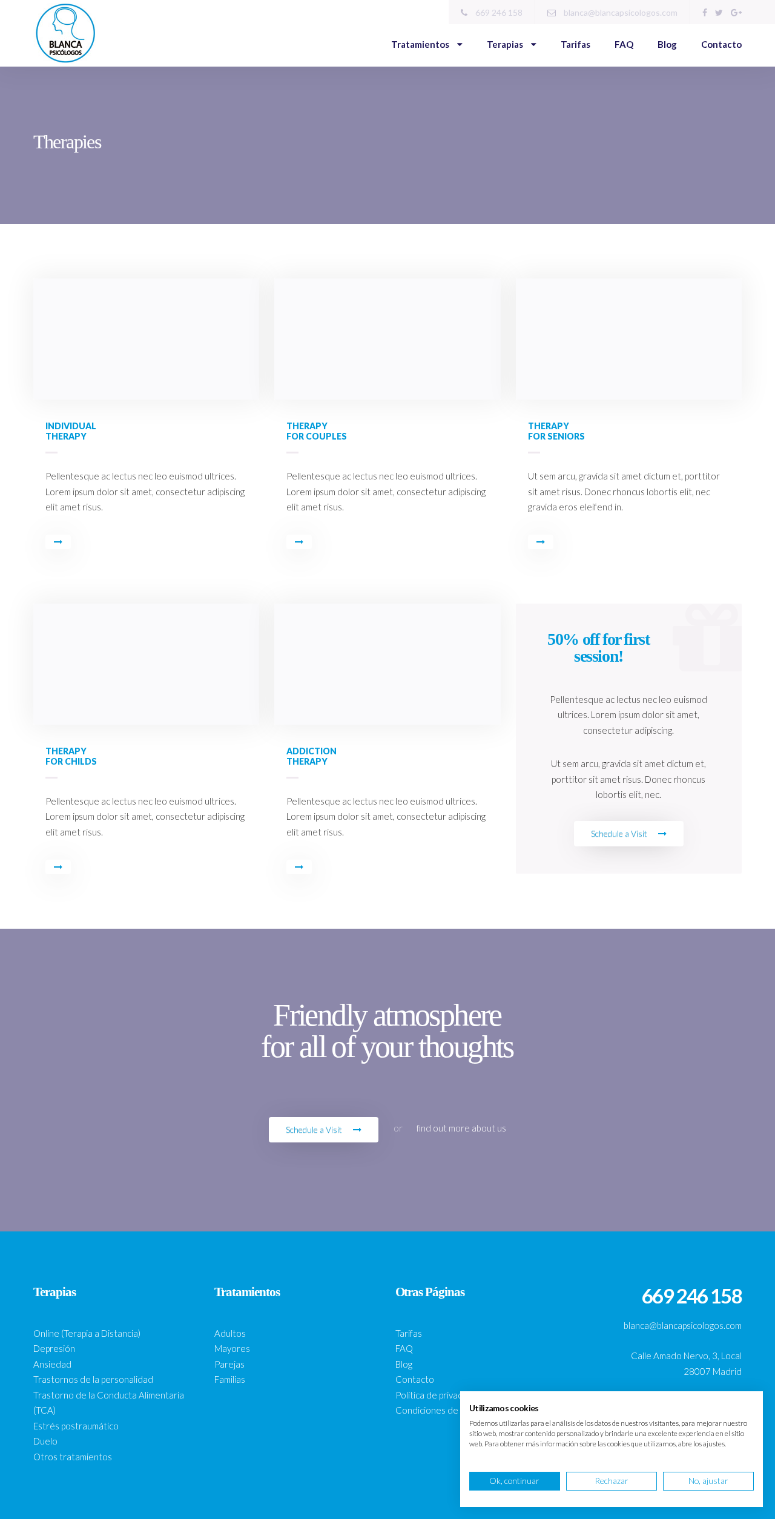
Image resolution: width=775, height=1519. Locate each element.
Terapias (506, 44)
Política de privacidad (437, 1394)
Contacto (721, 44)
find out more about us (461, 1127)
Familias (229, 1379)
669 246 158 (498, 12)
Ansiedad (52, 1364)
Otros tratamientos (72, 1456)
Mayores (232, 1348)
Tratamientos (421, 44)
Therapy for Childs (71, 756)
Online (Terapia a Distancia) (86, 1333)
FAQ (624, 44)
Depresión (54, 1348)
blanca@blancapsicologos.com (620, 12)
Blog (667, 44)
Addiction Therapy (311, 756)
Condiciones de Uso (435, 1410)
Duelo (45, 1440)
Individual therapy (70, 431)
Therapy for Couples (316, 431)
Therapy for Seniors (556, 431)
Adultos (230, 1333)
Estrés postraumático (76, 1425)
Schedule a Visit (620, 833)
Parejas (229, 1364)
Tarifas (575, 44)
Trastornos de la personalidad (93, 1379)
